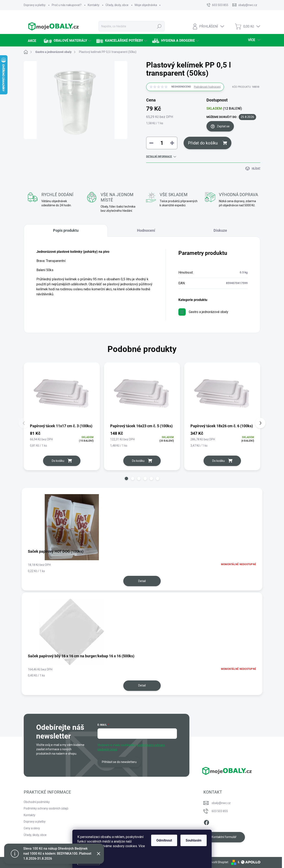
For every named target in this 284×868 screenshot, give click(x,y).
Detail (142, 581)
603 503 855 (220, 811)
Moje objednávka (146, 5)
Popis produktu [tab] (66, 230)
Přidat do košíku (203, 142)
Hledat (159, 26)
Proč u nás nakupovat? (66, 5)
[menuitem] (31, 41)
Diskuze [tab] (220, 230)
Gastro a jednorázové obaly (208, 312)
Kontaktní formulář (224, 837)
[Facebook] (206, 822)
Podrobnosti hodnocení (207, 86)
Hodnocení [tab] (146, 230)
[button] (126, 478)
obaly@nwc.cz (221, 803)
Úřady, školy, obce (117, 5)
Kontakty (93, 5)
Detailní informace (159, 156)
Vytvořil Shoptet (217, 862)
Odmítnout (164, 840)
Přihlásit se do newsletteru (119, 762)
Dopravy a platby (35, 5)
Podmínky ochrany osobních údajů (46, 808)
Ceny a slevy (32, 828)
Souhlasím (193, 840)
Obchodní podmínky (37, 802)
